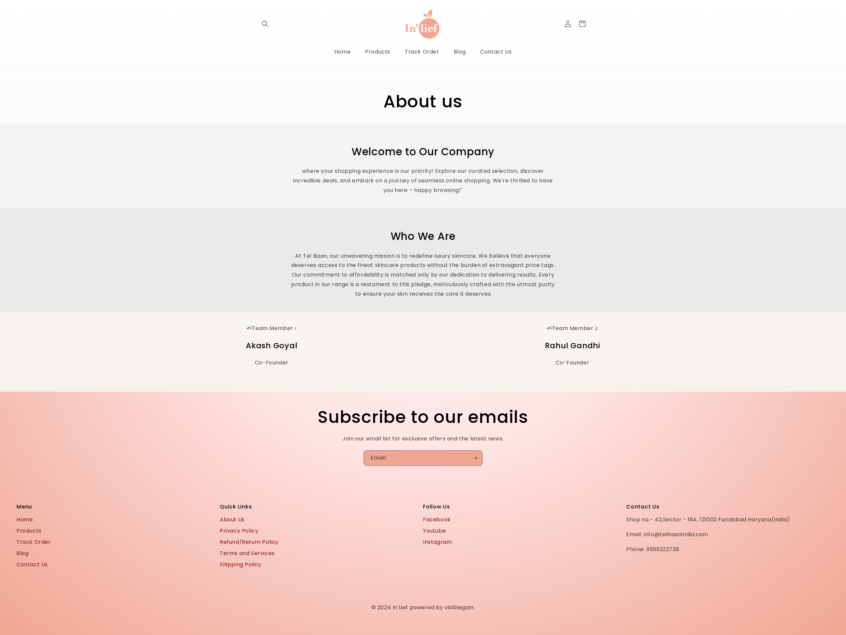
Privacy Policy (239, 531)
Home (25, 519)
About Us (232, 519)
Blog (22, 553)
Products (29, 531)
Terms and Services (247, 553)
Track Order (34, 542)
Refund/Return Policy (249, 542)
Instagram (437, 542)
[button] (265, 24)
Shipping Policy (240, 564)
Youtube (434, 531)
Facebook (437, 519)
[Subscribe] (475, 458)
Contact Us (32, 564)
